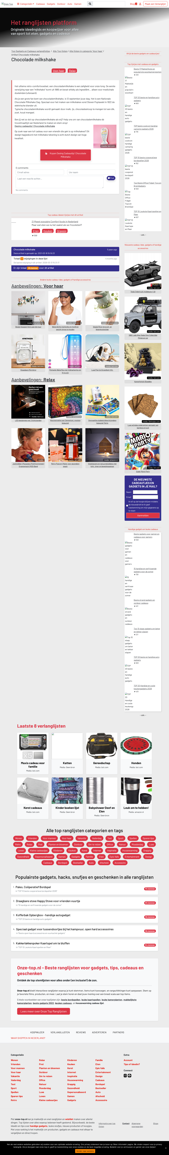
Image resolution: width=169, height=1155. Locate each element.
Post (112, 178)
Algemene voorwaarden (137, 1125)
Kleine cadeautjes (38, 850)
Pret (40, 844)
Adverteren (99, 1032)
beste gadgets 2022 (43, 1003)
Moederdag (137, 844)
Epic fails (114, 856)
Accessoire (120, 862)
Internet (97, 850)
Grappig (61, 231)
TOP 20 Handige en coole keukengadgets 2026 (144, 687)
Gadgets (51, 3)
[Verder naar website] (165, 1148)
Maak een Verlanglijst (155, 3)
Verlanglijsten (60, 1032)
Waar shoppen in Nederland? (28, 1037)
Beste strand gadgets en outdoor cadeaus (144, 601)
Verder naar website (85, 1151)
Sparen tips (148, 838)
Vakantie (82, 838)
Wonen (18, 838)
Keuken (47, 231)
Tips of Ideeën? (132, 1064)
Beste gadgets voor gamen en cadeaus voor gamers (146, 535)
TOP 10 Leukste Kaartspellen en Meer (147, 213)
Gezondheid (23, 856)
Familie (89, 856)
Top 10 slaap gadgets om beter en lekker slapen (147, 630)
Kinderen (57, 850)
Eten (36, 231)
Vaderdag (96, 838)
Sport (120, 838)
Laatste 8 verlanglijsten (41, 726)
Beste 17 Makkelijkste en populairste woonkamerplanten (147, 70)
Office (110, 844)
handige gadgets (38, 1125)
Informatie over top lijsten (107, 1125)
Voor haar (58, 70)
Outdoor (61, 3)
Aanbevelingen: (37, 285)
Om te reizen (94, 844)
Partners (118, 1032)
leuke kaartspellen (90, 999)
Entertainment (132, 856)
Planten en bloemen (58, 844)
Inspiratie (111, 850)
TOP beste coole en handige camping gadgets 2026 (146, 127)
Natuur (122, 844)
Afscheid (104, 862)
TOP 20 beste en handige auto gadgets (146, 99)
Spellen (133, 838)
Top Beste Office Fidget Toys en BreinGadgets (147, 184)
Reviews (81, 1032)
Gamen (77, 3)
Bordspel (62, 862)
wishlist (69, 1119)
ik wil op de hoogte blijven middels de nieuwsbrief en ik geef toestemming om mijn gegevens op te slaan (143, 506)
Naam (128, 492)
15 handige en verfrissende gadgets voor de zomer (145, 570)
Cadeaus (40, 3)
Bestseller (78, 862)
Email (128, 497)
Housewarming (129, 850)
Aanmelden (143, 515)
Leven (21, 850)
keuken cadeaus (63, 1003)
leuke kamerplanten (112, 999)
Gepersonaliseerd (43, 856)
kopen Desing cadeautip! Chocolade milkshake (67, 155)
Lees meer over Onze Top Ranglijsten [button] (43, 1011)
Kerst (84, 850)
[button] (25, 4)
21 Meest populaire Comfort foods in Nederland (55, 221)
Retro (18, 844)
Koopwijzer (37, 1032)
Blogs (155, 1123)
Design (148, 856)
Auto (69, 3)
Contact (126, 1123)
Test (109, 838)
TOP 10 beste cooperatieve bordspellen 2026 (145, 159)
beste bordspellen (70, 999)
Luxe (151, 844)
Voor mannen (49, 838)
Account (128, 1060)
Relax (72, 70)
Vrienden (32, 838)
